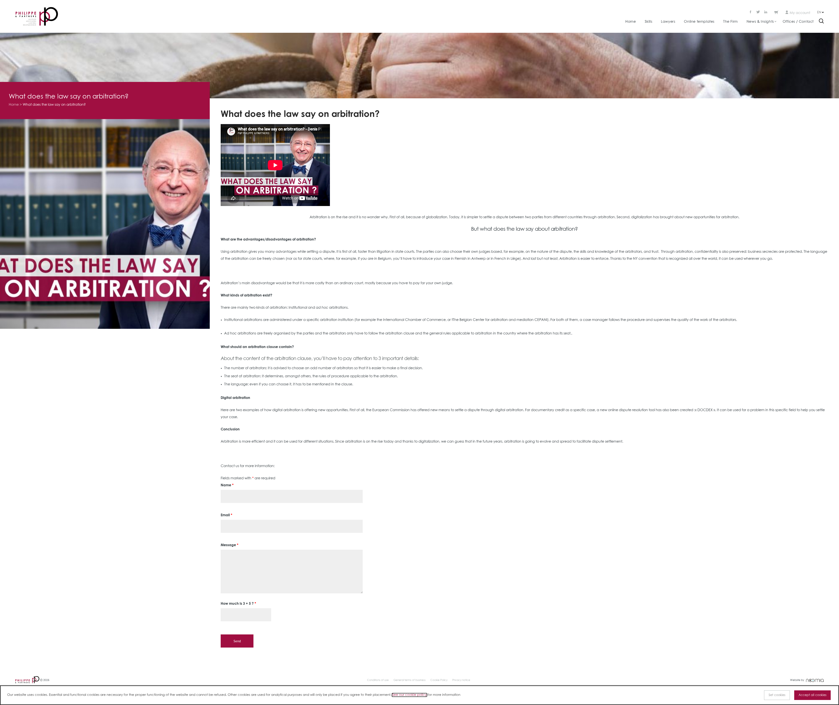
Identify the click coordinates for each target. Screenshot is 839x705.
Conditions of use (378, 680)
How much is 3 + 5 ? (238, 603)
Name (227, 485)
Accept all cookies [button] (812, 695)
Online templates (699, 21)
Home (630, 21)
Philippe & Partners (36, 16)
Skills (648, 21)
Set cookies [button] (777, 695)
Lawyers (668, 21)
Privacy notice (461, 680)
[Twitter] (758, 12)
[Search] (821, 22)
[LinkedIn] (765, 12)
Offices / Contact (798, 21)
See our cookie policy (409, 694)
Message (229, 545)
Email (226, 515)
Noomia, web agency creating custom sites (815, 680)
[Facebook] (751, 12)
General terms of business (409, 680)
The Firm (730, 21)
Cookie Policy (438, 680)
